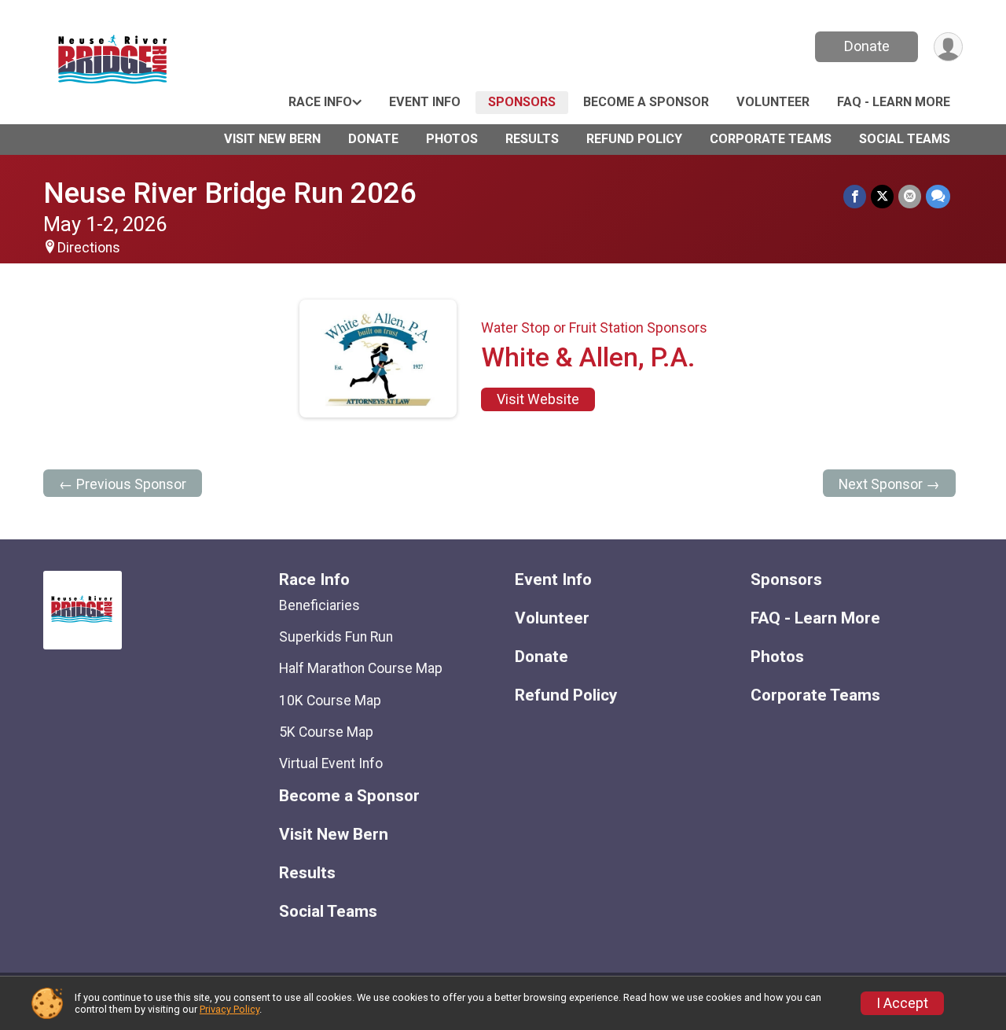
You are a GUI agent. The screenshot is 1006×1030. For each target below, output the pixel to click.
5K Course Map (326, 732)
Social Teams (904, 138)
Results (532, 138)
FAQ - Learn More (893, 101)
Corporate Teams (771, 138)
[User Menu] (948, 46)
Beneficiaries (319, 605)
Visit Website (538, 399)
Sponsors (522, 101)
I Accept (902, 1003)
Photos (452, 138)
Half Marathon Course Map (360, 668)
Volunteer (773, 101)
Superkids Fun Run (336, 637)
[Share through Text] (938, 196)
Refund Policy (634, 138)
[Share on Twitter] (882, 196)
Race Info (320, 101)
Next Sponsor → (889, 484)
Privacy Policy (229, 1009)
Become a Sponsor (646, 101)
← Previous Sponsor (122, 484)
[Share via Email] (909, 196)
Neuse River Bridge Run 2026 (230, 193)
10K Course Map (330, 700)
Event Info (425, 101)
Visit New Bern (272, 138)
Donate (867, 46)
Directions (88, 248)
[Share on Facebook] (854, 196)
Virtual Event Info (331, 763)
